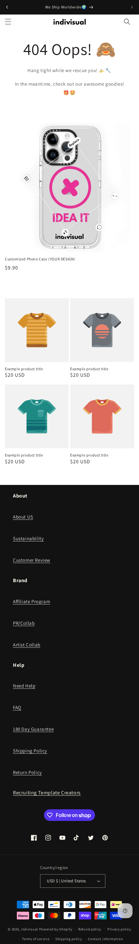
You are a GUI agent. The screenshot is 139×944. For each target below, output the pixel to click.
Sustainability (28, 538)
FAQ (17, 707)
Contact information (105, 939)
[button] (8, 22)
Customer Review (31, 560)
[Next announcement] (132, 7)
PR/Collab (24, 623)
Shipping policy (68, 939)
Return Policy (27, 772)
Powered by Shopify (55, 929)
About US (23, 517)
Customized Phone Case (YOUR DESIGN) (40, 259)
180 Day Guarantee (33, 729)
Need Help (24, 686)
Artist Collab (26, 645)
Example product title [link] (24, 368)
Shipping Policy (30, 751)
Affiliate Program (31, 601)
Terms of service (35, 939)
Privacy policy (119, 929)
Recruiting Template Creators (47, 792)
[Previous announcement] (7, 7)
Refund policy (89, 929)
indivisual (29, 929)
